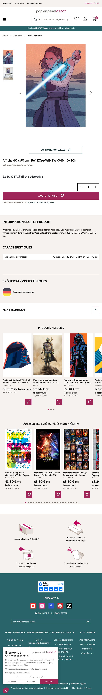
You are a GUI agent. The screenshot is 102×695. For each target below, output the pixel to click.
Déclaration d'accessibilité (57, 688)
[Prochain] (91, 92)
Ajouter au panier (48, 196)
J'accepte (49, 681)
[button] (5, 690)
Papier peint (7, 3)
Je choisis (30, 681)
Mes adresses (87, 653)
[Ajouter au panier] (28, 402)
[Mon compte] (85, 19)
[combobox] (51, 19)
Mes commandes (87, 644)
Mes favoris (87, 648)
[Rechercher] (35, 19)
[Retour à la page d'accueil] (51, 11)
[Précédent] (20, 92)
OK (87, 621)
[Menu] (6, 19)
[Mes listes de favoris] (76, 19)
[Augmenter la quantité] (95, 187)
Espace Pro (19, 3)
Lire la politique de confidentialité (17, 673)
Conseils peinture (63, 644)
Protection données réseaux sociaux (27, 688)
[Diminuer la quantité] (81, 187)
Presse (89, 688)
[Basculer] (95, 309)
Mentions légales (78, 683)
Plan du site (77, 688)
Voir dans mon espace (53, 150)
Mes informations (87, 640)
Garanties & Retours (34, 3)
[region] (51, 100)
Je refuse (12, 681)
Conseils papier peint (63, 640)
